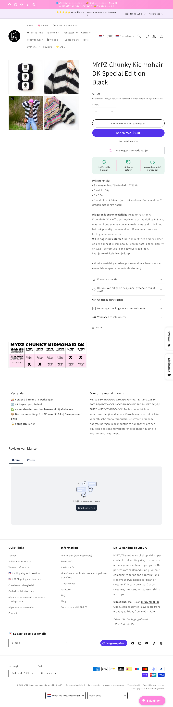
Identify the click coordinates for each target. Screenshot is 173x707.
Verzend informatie (18, 567)
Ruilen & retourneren (20, 561)
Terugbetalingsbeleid (75, 685)
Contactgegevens (137, 688)
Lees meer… (113, 433)
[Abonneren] (65, 643)
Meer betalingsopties (128, 141)
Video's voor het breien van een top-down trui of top (84, 575)
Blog (63, 601)
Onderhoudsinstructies (21, 591)
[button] (53, 32)
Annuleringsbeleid (156, 688)
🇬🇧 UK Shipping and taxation (24, 573)
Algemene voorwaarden (21, 607)
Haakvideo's (67, 567)
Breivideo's (67, 561)
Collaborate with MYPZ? (74, 607)
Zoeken (12, 555)
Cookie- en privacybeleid (21, 585)
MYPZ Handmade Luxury (34, 685)
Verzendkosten (123, 98)
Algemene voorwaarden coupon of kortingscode (27, 599)
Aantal (95, 104)
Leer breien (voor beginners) (76, 555)
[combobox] (65, 695)
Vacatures (66, 589)
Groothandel (68, 583)
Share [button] (99, 327)
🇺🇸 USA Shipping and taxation (24, 579)
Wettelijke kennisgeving (154, 685)
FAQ (63, 595)
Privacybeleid (94, 685)
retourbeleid (34, 404)
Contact (12, 613)
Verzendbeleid (134, 685)
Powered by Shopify (54, 685)
